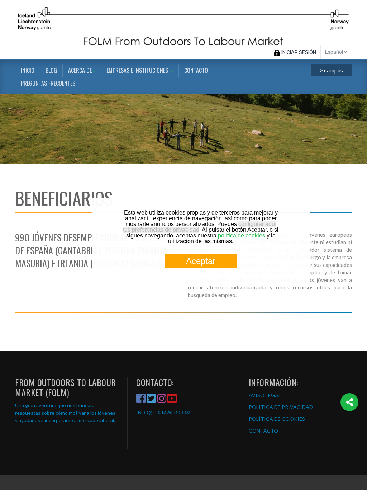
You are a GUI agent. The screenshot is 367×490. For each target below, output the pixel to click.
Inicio (27, 70)
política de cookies (241, 235)
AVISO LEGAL (265, 395)
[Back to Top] (349, 431)
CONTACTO (263, 431)
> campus (331, 70)
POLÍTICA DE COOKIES (277, 419)
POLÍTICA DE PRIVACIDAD (281, 407)
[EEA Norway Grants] (183, 22)
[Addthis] (349, 402)
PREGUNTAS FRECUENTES (48, 83)
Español (334, 52)
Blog (51, 70)
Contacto (196, 70)
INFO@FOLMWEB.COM (163, 412)
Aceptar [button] (200, 261)
